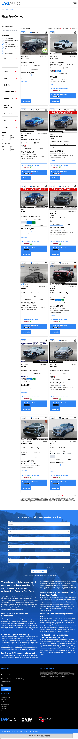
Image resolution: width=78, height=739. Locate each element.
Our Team (3, 708)
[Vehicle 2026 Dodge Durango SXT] (34, 274)
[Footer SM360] (45, 735)
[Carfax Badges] (55, 71)
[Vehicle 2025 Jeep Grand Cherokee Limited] (63, 121)
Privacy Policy (35, 731)
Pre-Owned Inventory (6, 701)
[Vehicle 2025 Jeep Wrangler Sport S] (63, 198)
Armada (60, 671)
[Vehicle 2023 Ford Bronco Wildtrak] (63, 274)
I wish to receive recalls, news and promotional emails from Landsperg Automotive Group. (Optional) (40, 567)
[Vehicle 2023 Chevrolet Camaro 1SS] (34, 121)
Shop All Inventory (5, 697)
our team (52, 603)
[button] (24, 81)
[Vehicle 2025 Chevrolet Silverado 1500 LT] (34, 429)
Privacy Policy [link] (53, 575)
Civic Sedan (61, 676)
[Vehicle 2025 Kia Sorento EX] (63, 429)
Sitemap (21, 731)
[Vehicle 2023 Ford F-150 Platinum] (34, 198)
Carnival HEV (71, 674)
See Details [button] (26, 101)
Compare (46, 33)
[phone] (9, 551)
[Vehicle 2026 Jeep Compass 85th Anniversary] (63, 352)
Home (2, 9)
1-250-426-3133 (8, 681)
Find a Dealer (4, 706)
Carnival (66, 674)
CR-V (55, 674)
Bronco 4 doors (43, 674)
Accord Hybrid (47, 671)
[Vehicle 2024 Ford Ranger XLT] (34, 352)
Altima (53, 671)
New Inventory (4, 699)
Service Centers (5, 704)
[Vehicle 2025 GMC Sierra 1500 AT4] (34, 44)
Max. (11, 135)
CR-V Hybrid (60, 674)
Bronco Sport (50, 674)
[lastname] (10, 543)
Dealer (10, 528)
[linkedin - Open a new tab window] (2, 685)
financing (63, 599)
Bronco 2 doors (67, 671)
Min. (3, 135)
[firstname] (10, 536)
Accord (41, 671)
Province (10, 521)
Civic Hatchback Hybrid (53, 676)
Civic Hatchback (43, 676)
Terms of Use (28, 731)
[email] (9, 558)
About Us (3, 711)
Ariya (57, 671)
